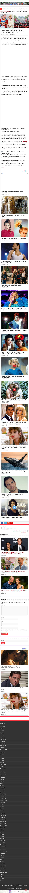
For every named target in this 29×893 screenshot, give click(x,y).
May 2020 (2, 880)
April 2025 (2, 760)
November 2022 (3, 821)
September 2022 (3, 825)
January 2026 (2, 741)
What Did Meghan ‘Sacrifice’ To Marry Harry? (19, 531)
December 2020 (3, 865)
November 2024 (3, 770)
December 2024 (3, 768)
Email (2, 621)
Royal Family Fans (10, 885)
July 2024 (2, 779)
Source (2, 167)
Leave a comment (6, 34)
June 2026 (2, 730)
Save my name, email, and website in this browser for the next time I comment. (14, 631)
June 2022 (2, 832)
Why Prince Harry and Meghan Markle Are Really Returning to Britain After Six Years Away (12, 553)
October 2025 (3, 747)
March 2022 (2, 838)
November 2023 (3, 796)
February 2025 (3, 764)
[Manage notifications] (26, 890)
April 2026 (2, 735)
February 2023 (3, 815)
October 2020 (3, 870)
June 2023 (2, 806)
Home (2, 11)
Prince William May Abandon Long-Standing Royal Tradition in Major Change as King (13, 572)
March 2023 (2, 813)
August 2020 (2, 874)
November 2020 (3, 868)
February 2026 (3, 739)
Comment (3, 605)
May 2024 (2, 783)
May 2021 (2, 859)
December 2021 (3, 844)
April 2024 (2, 785)
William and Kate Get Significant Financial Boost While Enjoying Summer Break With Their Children (14, 591)
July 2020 (2, 876)
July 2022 (2, 830)
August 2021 (2, 853)
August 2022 (2, 827)
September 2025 (3, 749)
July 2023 (2, 804)
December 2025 (3, 743)
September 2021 (3, 851)
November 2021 (3, 846)
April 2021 (2, 861)
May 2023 (2, 808)
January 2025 (2, 766)
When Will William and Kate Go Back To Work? (9, 528)
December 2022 (3, 819)
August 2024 (2, 777)
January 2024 (2, 792)
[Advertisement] (14, 60)
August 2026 (2, 726)
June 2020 (2, 878)
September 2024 (3, 775)
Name (2, 617)
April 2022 (2, 836)
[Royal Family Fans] (14, 3)
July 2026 (2, 728)
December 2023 (3, 794)
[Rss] (13, 887)
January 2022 (2, 842)
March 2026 (2, 737)
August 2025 (2, 751)
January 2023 (2, 817)
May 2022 (2, 834)
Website (3, 625)
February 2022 (3, 840)
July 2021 (2, 855)
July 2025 (2, 754)
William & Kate (7, 11)
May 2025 (2, 758)
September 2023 (3, 800)
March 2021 (2, 863)
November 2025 (3, 745)
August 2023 (2, 802)
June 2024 (2, 781)
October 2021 (3, 849)
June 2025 (2, 756)
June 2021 (2, 857)
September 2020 (3, 872)
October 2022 (3, 823)
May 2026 (2, 732)
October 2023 (3, 798)
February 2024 (3, 789)
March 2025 (2, 762)
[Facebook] (15, 887)
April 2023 (2, 811)
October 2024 (3, 773)
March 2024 (2, 787)
